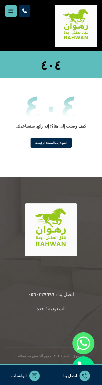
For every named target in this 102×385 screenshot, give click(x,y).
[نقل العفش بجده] (76, 26)
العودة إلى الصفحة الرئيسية (51, 142)
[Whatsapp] (83, 343)
